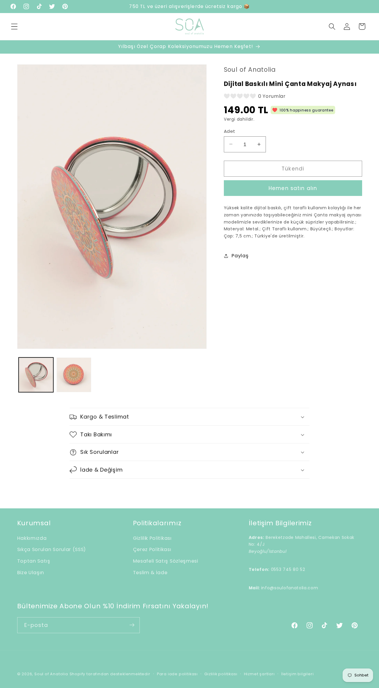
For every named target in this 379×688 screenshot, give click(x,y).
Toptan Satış (33, 561)
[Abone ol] (131, 625)
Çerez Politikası (152, 549)
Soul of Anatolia (51, 673)
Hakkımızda (32, 538)
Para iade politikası (177, 673)
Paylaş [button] (240, 255)
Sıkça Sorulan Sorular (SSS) (51, 549)
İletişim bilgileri (297, 673)
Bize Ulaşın (30, 572)
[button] (14, 26)
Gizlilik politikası (220, 673)
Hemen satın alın (293, 188)
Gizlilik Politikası (152, 538)
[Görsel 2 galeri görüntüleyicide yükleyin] (74, 374)
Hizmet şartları (259, 673)
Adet (229, 131)
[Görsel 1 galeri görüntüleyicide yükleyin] (36, 374)
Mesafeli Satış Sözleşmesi (165, 561)
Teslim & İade (150, 572)
